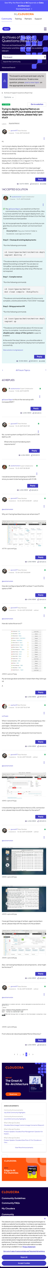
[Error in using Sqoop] (45, 370)
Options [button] (7, 97)
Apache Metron (14, 123)
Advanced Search (8, 67)
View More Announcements (24, 1147)
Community (7, 18)
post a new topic (32, 82)
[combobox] (24, 61)
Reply (40, 179)
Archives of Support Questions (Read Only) (18, 93)
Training (18, 18)
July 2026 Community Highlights (14, 1112)
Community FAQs (11, 1203)
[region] (24, 1241)
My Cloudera (8, 1208)
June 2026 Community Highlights (15, 1119)
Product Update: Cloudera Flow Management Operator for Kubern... (23, 1133)
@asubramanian (7, 509)
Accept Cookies (24, 1263)
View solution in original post (13, 350)
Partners (28, 18)
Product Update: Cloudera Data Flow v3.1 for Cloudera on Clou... (23, 1141)
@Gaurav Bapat (14, 209)
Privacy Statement (28, 1247)
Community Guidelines (13, 1198)
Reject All (24, 1257)
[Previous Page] (14, 1054)
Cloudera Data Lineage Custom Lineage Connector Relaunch (24, 1125)
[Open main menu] (45, 29)
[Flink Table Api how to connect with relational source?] (2, 370)
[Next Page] (33, 1054)
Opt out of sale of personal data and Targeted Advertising (24, 1251)
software (5, 716)
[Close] (44, 1218)
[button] (44, 137)
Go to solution (37, 104)
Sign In (6, 29)
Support (38, 18)
